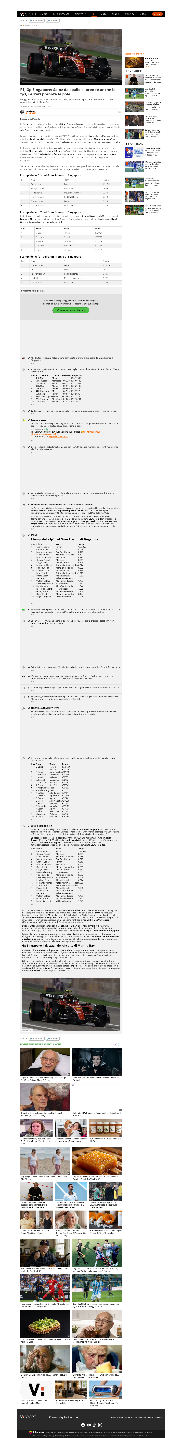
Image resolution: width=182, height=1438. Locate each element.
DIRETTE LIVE (81, 14)
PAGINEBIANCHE (97, 1432)
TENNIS (115, 14)
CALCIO (43, 14)
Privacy (51, 1436)
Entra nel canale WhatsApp (72, 310)
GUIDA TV (129, 14)
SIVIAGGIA (121, 1432)
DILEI (115, 1432)
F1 (94, 14)
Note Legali (44, 1436)
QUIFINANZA (130, 1432)
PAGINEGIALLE (63, 1432)
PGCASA (87, 1432)
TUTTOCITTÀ (108, 1432)
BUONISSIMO (139, 1432)
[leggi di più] (119, 112)
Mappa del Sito (140, 1417)
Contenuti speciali (116, 1417)
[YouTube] (89, 1426)
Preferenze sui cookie (72, 1436)
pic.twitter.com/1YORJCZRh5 (44, 434)
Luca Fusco (30, 111)
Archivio (158, 1417)
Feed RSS (150, 1417)
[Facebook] (83, 1426)
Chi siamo (36, 1436)
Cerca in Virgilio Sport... (62, 1417)
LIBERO (47, 1432)
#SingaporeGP (94, 431)
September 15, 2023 (58, 436)
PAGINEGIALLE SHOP (76, 1432)
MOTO (104, 14)
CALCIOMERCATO (61, 14)
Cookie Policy (59, 1436)
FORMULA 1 (29, 25)
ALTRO (143, 14)
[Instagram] (100, 1426)
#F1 (85, 431)
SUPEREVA (148, 1432)
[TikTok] (94, 1426)
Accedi (157, 14)
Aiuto (82, 1436)
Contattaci (128, 1417)
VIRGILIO (54, 1432)
